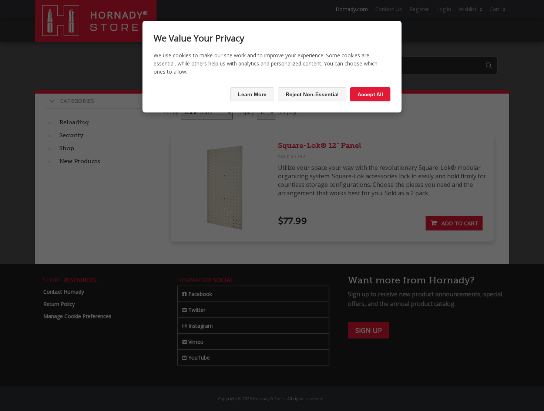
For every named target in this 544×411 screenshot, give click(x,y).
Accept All (370, 94)
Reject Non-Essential (312, 94)
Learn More (252, 94)
